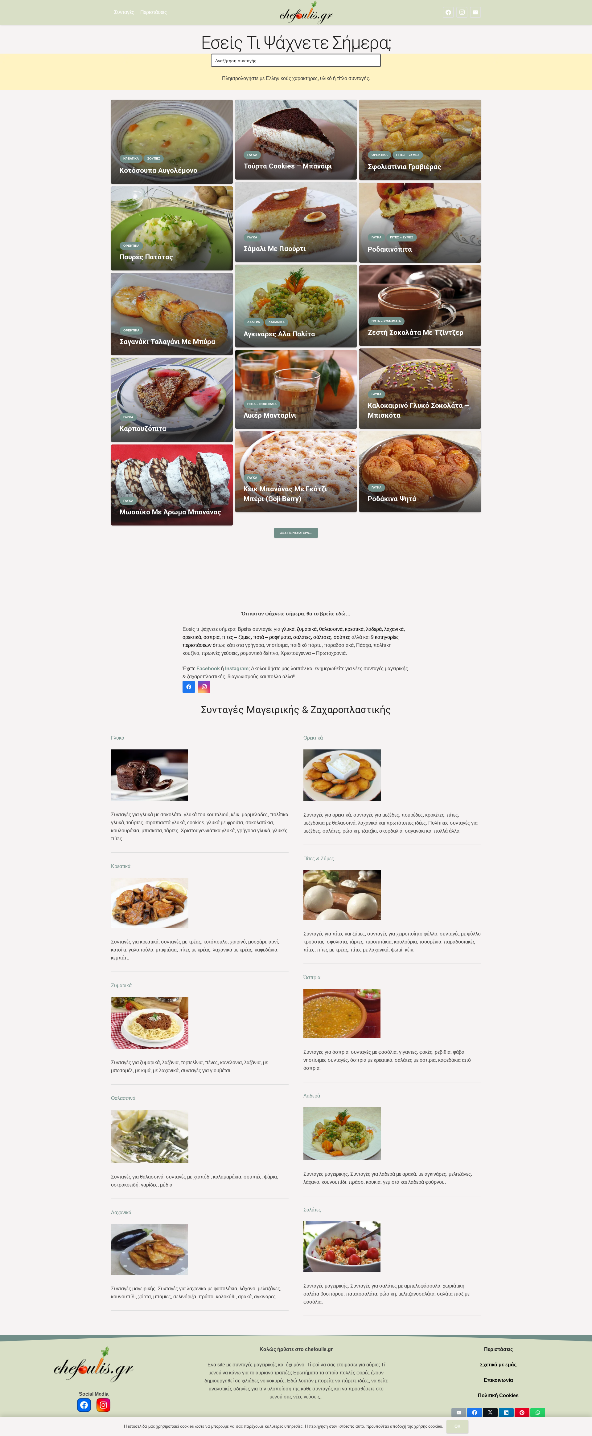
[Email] (475, 12)
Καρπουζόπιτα (143, 428)
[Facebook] (448, 12)
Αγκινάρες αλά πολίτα (279, 334)
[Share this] (474, 1413)
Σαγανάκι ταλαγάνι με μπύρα (167, 342)
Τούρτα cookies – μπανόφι (288, 166)
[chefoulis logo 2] (306, 12)
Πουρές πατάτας (146, 257)
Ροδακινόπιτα (390, 249)
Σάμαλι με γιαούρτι (275, 249)
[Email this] (458, 1413)
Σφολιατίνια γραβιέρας (404, 167)
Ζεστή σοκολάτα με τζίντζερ (415, 332)
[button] (171, 12)
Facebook (208, 668)
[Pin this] (522, 1413)
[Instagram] (461, 12)
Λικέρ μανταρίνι (270, 415)
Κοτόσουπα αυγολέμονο (158, 170)
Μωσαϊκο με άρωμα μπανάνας (170, 512)
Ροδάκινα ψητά (392, 499)
